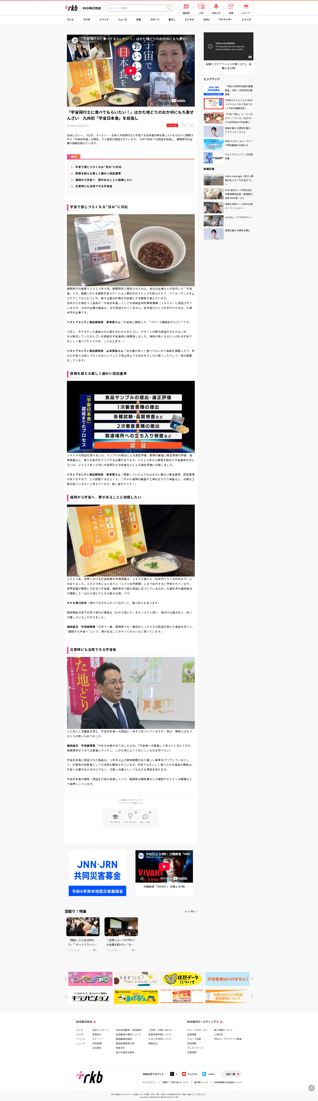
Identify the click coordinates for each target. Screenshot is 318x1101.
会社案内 (97, 1047)
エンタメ (189, 19)
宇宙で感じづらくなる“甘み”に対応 (96, 167)
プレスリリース (195, 1047)
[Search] (169, 8)
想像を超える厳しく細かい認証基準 (96, 173)
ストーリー (98, 1038)
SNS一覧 (230, 1074)
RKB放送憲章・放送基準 (128, 1030)
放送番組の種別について (128, 1034)
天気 (138, 19)
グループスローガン (197, 1030)
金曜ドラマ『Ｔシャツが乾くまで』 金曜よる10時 (228, 66)
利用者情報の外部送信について (228, 1082)
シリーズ (246, 19)
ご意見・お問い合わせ (160, 1030)
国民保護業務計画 (125, 1043)
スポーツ (154, 19)
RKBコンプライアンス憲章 (228, 1038)
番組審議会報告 (124, 1038)
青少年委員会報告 (125, 1052)
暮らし (172, 19)
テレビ (70, 19)
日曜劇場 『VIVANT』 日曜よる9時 (164, 886)
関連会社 (153, 1043)
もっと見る (190, 911)
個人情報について (223, 1030)
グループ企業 (194, 1038)
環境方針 (120, 1047)
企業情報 (191, 1034)
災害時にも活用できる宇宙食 (91, 186)
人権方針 (218, 1034)
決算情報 (191, 1052)
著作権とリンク (201, 1082)
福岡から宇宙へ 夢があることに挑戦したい (101, 180)
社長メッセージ (100, 1030)
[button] (66, 979)
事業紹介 (97, 1034)
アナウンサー (226, 19)
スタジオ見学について (160, 1038)
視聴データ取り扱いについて (175, 1082)
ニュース (122, 19)
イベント (104, 19)
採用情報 (97, 1043)
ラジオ (86, 19)
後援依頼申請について (160, 1034)
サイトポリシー (150, 1082)
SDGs (206, 19)
